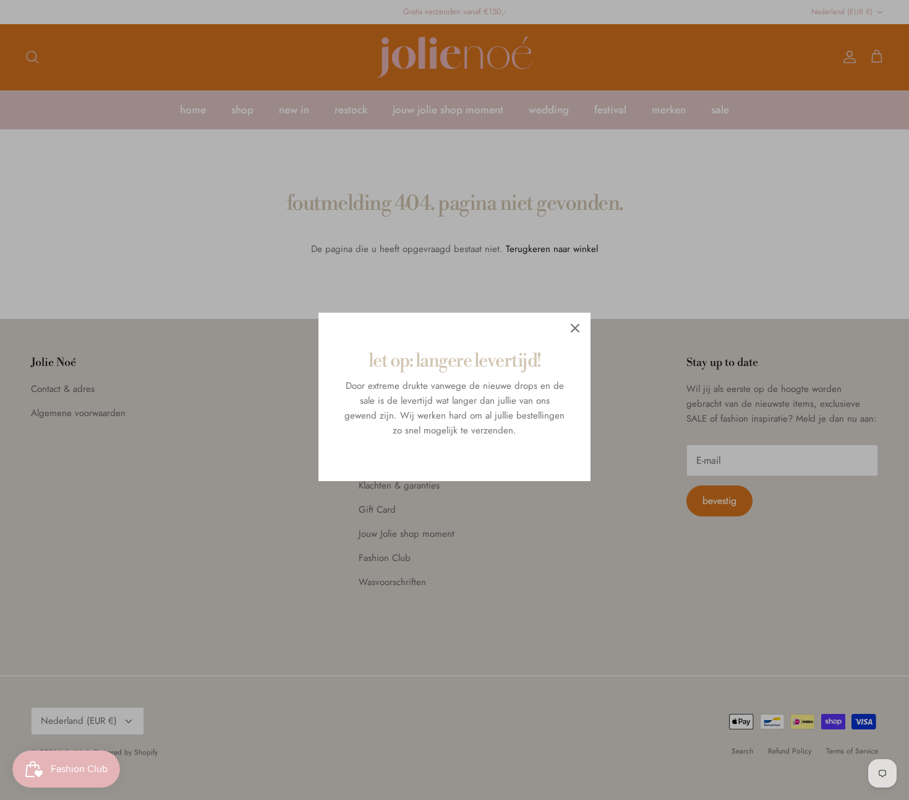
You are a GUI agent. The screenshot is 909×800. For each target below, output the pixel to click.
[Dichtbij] (575, 328)
